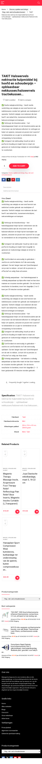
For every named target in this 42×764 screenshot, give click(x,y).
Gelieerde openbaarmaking (11, 733)
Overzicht (5, 712)
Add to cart (19, 166)
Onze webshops (7, 715)
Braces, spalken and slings (19, 9)
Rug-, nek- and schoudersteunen (13, 12)
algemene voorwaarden (10, 730)
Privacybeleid (6, 727)
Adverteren (5, 718)
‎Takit (24, 417)
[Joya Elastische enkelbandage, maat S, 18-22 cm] (30, 459)
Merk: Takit (26, 432)
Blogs (3, 709)
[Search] (38, 3)
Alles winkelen (6, 706)
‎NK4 (23, 421)
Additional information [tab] (11, 191)
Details (32, 156)
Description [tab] (7, 187)
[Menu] (2, 3)
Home (4, 9)
